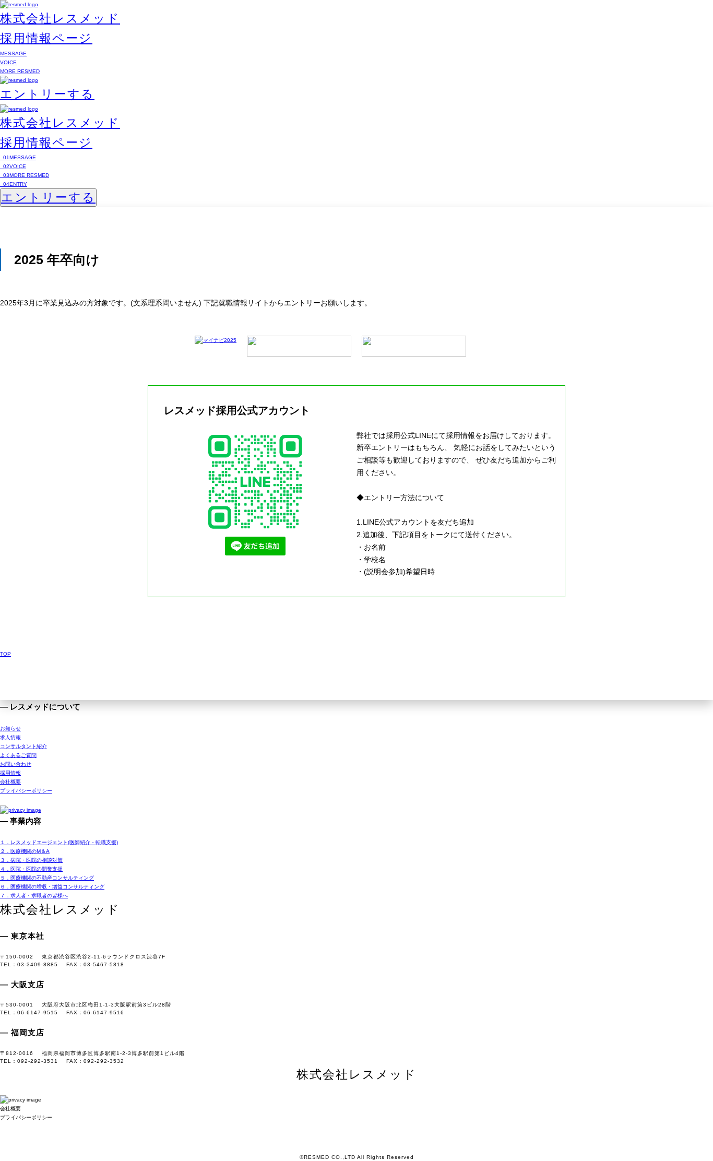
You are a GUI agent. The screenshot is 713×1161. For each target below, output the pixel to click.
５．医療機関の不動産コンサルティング (47, 878)
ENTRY (13, 184)
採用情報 (10, 773)
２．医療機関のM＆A (25, 851)
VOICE (8, 62)
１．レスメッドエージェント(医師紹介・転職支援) (59, 842)
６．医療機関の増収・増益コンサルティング (52, 887)
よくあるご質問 (18, 755)
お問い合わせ (15, 764)
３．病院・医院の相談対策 (31, 860)
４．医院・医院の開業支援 (31, 869)
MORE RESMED (20, 71)
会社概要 (10, 782)
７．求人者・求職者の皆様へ (34, 895)
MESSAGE (13, 53)
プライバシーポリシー (26, 790)
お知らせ (10, 728)
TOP (5, 654)
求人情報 (10, 737)
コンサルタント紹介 (23, 746)
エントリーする (47, 94)
